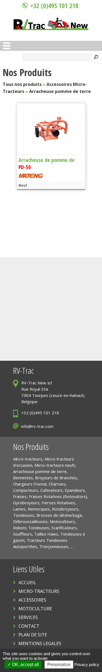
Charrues (57, 484)
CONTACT (28, 626)
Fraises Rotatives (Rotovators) (58, 496)
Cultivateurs (51, 490)
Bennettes (23, 477)
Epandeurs (75, 490)
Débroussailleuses (30, 521)
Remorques (39, 509)
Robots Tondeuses (31, 527)
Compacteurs (25, 490)
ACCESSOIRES (32, 600)
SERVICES (28, 617)
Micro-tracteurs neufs (55, 465)
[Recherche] (96, 57)
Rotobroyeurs (65, 509)
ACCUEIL (27, 583)
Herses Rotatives (58, 502)
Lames (19, 509)
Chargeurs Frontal (30, 484)
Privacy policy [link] (86, 664)
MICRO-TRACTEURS (38, 591)
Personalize (58, 664)
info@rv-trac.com (37, 426)
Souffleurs (22, 534)
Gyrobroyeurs (26, 502)
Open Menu (6, 46)
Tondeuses (23, 515)
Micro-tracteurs (27, 459)
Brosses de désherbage (59, 515)
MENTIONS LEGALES (39, 643)
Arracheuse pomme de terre (60, 91)
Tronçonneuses (53, 546)
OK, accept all (25, 664)
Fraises (20, 496)
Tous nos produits (22, 84)
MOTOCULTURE (35, 609)
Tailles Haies (46, 534)
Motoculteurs (62, 521)
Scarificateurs (64, 527)
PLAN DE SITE (32, 635)
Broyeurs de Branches (56, 477)
